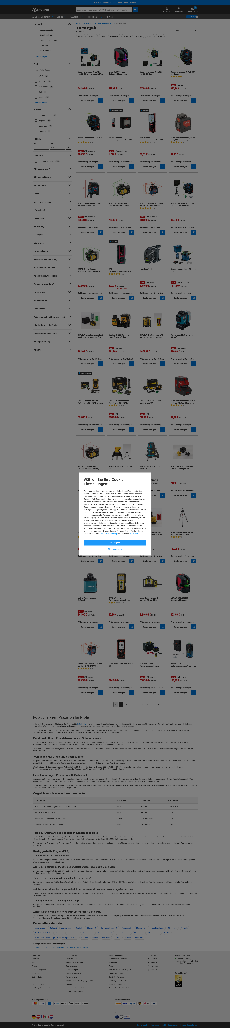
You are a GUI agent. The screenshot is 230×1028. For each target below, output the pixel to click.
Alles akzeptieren (115, 542)
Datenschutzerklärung (108, 533)
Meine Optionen (115, 549)
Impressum (134, 533)
